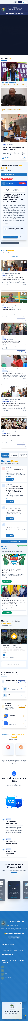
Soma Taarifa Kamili (9, 237)
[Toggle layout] (21, 1004)
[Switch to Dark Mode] (15, 2)
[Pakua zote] (21, 689)
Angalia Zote (21, 546)
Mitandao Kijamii (12, 2)
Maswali (4, 2)
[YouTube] (18, 937)
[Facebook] (10, 937)
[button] (14, 826)
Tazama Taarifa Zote (9, 174)
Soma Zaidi (7, 157)
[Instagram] (14, 937)
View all (24, 623)
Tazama (11, 479)
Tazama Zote (22, 681)
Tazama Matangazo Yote (14, 541)
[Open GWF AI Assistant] (24, 1017)
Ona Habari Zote (14, 256)
